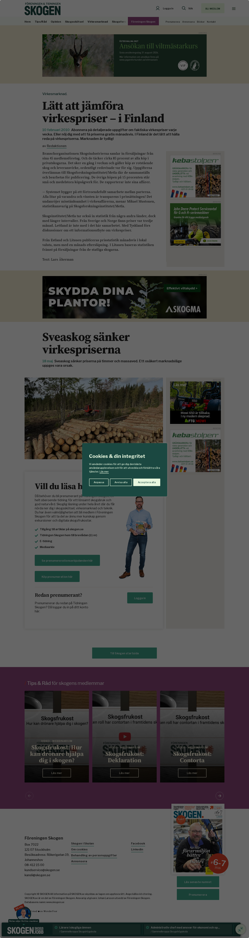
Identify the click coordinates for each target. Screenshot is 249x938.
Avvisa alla (121, 482)
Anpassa (99, 482)
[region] (124, 469)
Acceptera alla (147, 482)
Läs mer (104, 471)
